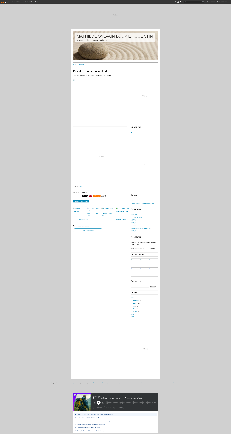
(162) (134, 214)
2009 (81, 187)
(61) (141, 228)
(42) (133, 231)
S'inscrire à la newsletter (81, 201)
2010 (132, 314)
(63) (133, 225)
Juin (134, 306)
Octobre (135, 303)
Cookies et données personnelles (163, 383)
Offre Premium (151, 383)
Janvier (135, 311)
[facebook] (175, 2)
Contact (81, 64)
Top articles (108, 383)
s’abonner (99, 407)
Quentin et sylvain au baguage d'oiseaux (142, 203)
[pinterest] (181, 2)
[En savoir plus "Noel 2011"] (144, 262)
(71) (133, 223)
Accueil (75, 64)
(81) (133, 220)
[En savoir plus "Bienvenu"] (135, 262)
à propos (120, 407)
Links (132, 200)
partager (110, 407)
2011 (132, 298)
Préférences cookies (176, 383)
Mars (134, 309)
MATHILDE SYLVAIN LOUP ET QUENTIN (115, 36)
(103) (136, 217)
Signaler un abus (121, 383)
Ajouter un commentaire (88, 230)
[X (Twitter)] (178, 2)
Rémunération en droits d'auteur (139, 383)
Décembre (136, 300)
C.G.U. (128, 383)
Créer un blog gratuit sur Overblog (96, 383)
